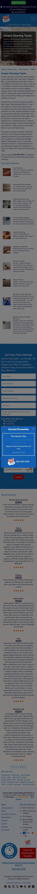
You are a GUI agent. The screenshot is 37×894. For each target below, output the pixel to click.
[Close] (33, 429)
